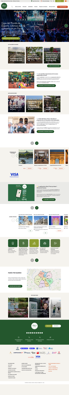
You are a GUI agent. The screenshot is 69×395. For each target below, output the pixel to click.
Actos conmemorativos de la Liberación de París (40, 227)
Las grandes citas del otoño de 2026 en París (16, 107)
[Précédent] (32, 260)
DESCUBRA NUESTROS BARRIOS (15, 286)
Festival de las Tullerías (24, 226)
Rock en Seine (52, 226)
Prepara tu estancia (12, 368)
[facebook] (27, 333)
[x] (42, 333)
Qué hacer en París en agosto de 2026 (16, 59)
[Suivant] (36, 260)
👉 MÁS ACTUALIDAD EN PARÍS (54, 65)
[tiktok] (32, 333)
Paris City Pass (55, 313)
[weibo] (40, 333)
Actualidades (24, 366)
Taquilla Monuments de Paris (55, 165)
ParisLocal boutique (45, 1)
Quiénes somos (25, 363)
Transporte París (11, 377)
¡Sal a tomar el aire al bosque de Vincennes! (17, 310)
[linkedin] (30, 333)
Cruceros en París (11, 370)
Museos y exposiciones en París (40, 165)
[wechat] (36, 333)
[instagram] (29, 333)
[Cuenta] (53, 1)
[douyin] (38, 333)
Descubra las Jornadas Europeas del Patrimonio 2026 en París (33, 105)
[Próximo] (66, 25)
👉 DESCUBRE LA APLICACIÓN (49, 199)
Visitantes (56, 325)
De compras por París (12, 374)
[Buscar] (12, 6)
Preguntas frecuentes (39, 370)
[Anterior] (3, 25)
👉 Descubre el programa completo (45, 131)
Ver (30, 230)
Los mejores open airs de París (51, 108)
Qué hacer (10, 365)
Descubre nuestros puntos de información (38, 310)
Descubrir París (11, 363)
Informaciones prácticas (27, 368)
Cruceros (20, 165)
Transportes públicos (11, 248)
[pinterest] (34, 333)
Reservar (29, 168)
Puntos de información (26, 365)
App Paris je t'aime (36, 1)
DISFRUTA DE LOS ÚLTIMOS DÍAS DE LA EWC (10, 38)
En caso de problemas (42, 248)
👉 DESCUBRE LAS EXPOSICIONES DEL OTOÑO (46, 85)
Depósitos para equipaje (54, 248)
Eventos (9, 366)
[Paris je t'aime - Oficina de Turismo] (4, 6)
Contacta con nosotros (26, 370)
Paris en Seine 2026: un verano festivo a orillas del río (34, 57)
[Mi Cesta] (51, 1)
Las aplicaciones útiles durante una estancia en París (23, 249)
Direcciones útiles (33, 248)
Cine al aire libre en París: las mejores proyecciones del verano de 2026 (52, 57)
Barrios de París (11, 376)
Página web (48, 325)
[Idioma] (66, 1)
